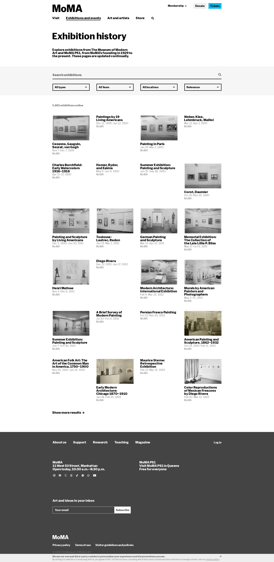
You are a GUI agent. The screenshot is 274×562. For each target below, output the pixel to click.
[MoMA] (60, 537)
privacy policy (212, 559)
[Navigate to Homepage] (67, 8)
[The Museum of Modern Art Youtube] (94, 475)
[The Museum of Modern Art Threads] (71, 475)
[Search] (152, 18)
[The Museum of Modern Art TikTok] (77, 475)
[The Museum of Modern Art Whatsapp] (88, 475)
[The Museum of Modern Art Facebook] (60, 475)
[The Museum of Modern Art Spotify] (83, 475)
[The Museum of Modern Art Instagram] (54, 475)
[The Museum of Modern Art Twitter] (65, 475)
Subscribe (122, 510)
